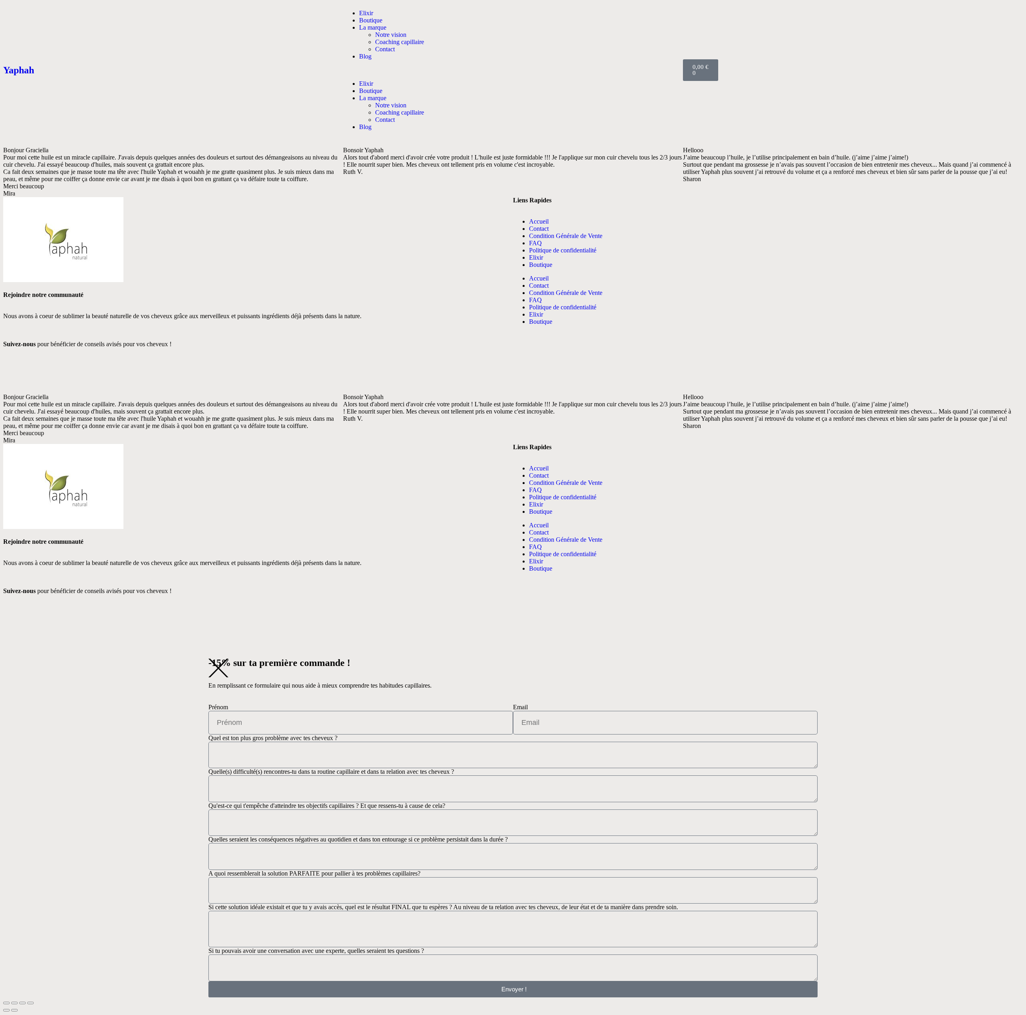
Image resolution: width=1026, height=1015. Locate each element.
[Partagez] (22, 1003)
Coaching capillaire (399, 41)
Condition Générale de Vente (565, 235)
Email (520, 707)
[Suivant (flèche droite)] (14, 1010)
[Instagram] (268, 372)
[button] (513, 70)
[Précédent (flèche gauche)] (6, 1010)
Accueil (539, 221)
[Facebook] (13, 372)
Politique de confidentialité (562, 250)
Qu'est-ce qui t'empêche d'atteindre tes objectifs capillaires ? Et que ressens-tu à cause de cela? (326, 805)
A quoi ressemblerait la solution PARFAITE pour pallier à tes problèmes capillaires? (314, 873)
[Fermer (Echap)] (30, 1003)
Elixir (366, 13)
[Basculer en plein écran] (14, 1003)
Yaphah (18, 70)
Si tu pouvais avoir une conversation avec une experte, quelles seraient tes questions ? (316, 950)
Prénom (218, 707)
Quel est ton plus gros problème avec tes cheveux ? (272, 738)
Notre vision (390, 34)
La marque (372, 27)
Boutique (370, 20)
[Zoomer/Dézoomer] (6, 1003)
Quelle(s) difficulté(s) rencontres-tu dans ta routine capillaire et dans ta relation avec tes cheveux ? (331, 771)
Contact (385, 49)
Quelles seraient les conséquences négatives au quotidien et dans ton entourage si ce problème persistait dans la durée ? (358, 839)
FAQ (535, 243)
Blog (365, 56)
